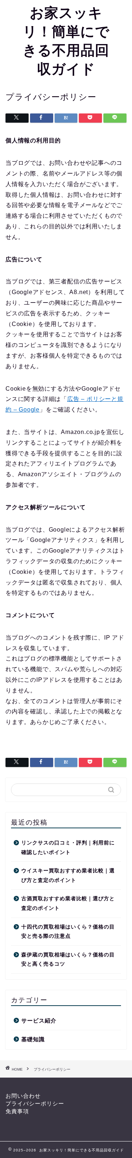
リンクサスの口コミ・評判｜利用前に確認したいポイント (68, 847)
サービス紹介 (38, 1020)
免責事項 (17, 1111)
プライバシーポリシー (35, 1103)
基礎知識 (33, 1039)
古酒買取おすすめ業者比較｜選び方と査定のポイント (68, 903)
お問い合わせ (23, 1096)
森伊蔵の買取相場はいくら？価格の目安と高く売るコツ (68, 959)
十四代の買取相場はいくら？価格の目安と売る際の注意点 (68, 931)
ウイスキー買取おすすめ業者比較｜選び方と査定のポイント (68, 875)
